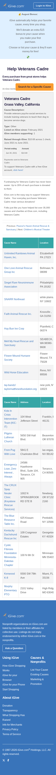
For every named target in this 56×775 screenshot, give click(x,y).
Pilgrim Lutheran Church (9, 437)
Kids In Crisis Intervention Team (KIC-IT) (10, 418)
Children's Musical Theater (37, 229)
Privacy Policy (10, 729)
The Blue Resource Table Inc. (9, 519)
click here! (18, 170)
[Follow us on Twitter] (3, 760)
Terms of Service (11, 734)
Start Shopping (10, 689)
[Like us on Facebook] (8, 760)
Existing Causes (39, 674)
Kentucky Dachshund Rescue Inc (10, 534)
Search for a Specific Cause (34, 86)
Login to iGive (43, 5)
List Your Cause (39, 669)
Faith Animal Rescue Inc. (18, 314)
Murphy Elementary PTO (10, 590)
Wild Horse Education (16, 372)
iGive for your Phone (13, 684)
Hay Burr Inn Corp (14, 328)
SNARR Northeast (14, 299)
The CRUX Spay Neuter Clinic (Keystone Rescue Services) (10, 497)
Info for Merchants (12, 724)
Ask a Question (14, 648)
